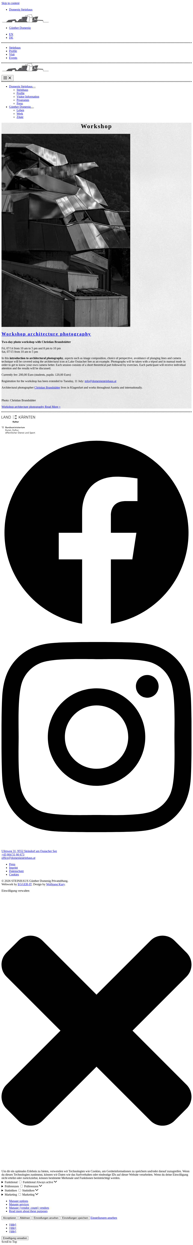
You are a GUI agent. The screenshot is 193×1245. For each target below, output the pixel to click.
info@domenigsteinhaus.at (100, 381)
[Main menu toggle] (8, 78)
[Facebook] (96, 626)
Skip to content (10, 3)
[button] (96, 1031)
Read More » (31, 406)
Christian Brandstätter (47, 387)
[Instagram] (96, 844)
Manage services (19, 1204)
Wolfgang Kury (55, 884)
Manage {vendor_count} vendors (29, 1207)
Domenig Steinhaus (20, 9)
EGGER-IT (25, 884)
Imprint (13, 867)
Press (12, 864)
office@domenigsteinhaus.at (18, 857)
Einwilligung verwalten (15, 1238)
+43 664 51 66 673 (13, 854)
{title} (12, 1224)
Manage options (18, 1201)
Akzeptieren (9, 1218)
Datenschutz (16, 871)
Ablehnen (25, 1218)
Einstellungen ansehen (46, 1218)
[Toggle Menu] (33, 87)
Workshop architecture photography (46, 333)
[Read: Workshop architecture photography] (66, 325)
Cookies (14, 874)
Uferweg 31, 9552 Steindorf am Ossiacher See (29, 851)
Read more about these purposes (28, 1211)
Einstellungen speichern (75, 1218)
